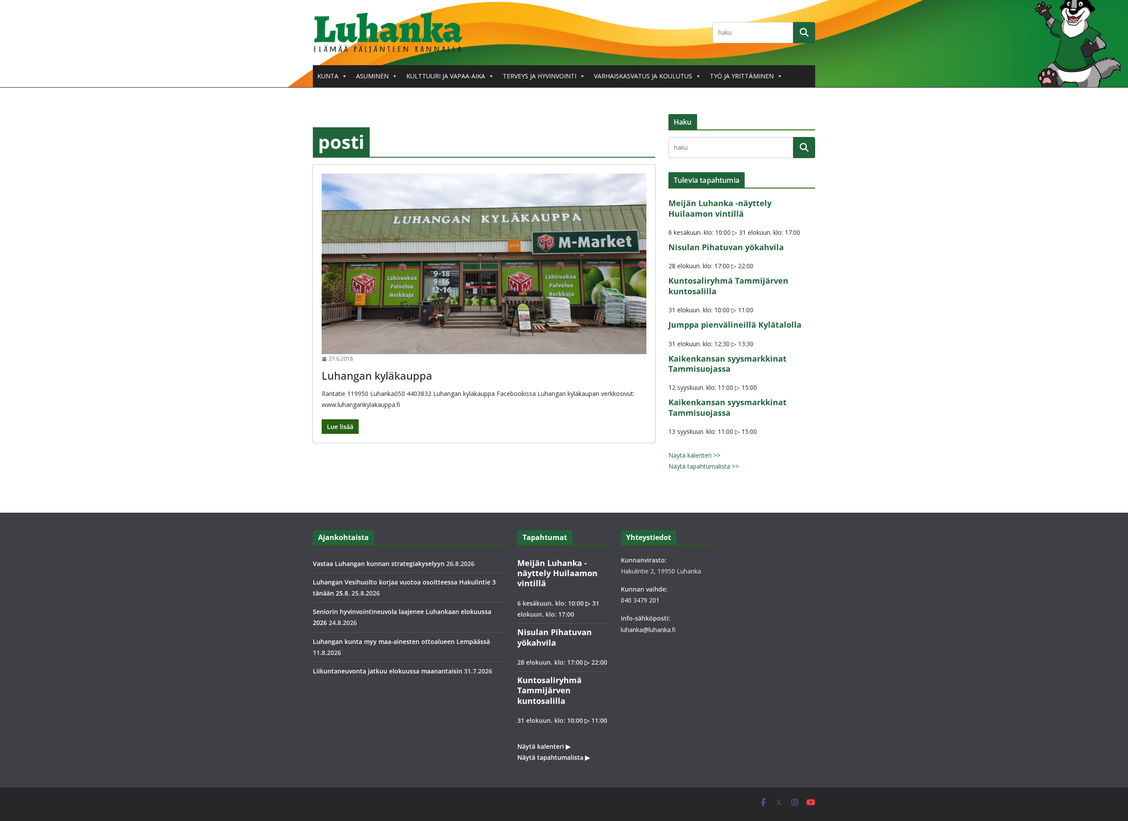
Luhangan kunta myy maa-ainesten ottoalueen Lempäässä (401, 641)
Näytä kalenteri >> (694, 455)
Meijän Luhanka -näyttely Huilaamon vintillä (720, 208)
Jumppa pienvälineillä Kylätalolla (734, 324)
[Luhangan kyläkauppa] (484, 264)
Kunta (327, 76)
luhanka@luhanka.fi (648, 629)
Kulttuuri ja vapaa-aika (445, 76)
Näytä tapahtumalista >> (703, 466)
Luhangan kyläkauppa (377, 375)
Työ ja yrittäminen (742, 76)
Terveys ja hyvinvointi (539, 76)
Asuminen (372, 76)
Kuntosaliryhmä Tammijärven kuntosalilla (728, 285)
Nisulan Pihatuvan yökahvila (726, 247)
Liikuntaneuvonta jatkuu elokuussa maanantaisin (387, 671)
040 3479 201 (640, 600)
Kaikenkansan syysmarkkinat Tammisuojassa (727, 363)
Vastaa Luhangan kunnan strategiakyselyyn (379, 563)
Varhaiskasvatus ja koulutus (643, 76)
